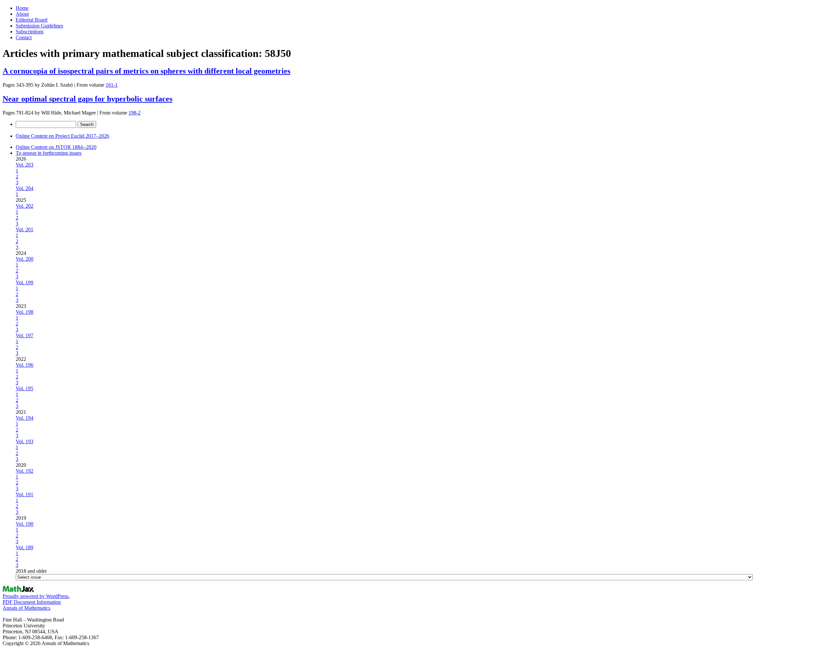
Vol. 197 (24, 335)
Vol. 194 (24, 418)
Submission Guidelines (39, 25)
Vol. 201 (24, 229)
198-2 (134, 112)
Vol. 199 (24, 282)
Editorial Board (31, 20)
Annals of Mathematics (26, 608)
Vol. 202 (24, 206)
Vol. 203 (24, 164)
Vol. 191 (24, 494)
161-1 (112, 85)
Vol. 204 (24, 188)
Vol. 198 (24, 312)
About (22, 14)
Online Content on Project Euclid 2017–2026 (62, 136)
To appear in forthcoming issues (48, 153)
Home (22, 8)
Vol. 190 (24, 524)
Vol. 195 (24, 388)
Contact (24, 37)
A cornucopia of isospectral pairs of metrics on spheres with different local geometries (146, 71)
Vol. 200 (24, 259)
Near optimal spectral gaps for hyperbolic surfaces (87, 99)
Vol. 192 (24, 471)
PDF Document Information (32, 602)
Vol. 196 (24, 365)
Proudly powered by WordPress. (36, 596)
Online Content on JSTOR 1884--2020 (56, 147)
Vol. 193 (24, 441)
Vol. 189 (24, 547)
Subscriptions (29, 31)
